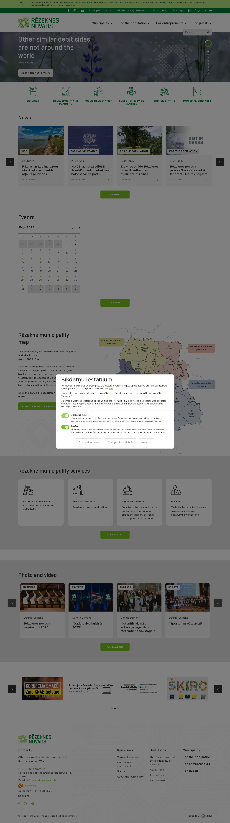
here (111, 389)
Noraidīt (146, 442)
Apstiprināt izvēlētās (120, 442)
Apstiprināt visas (89, 442)
